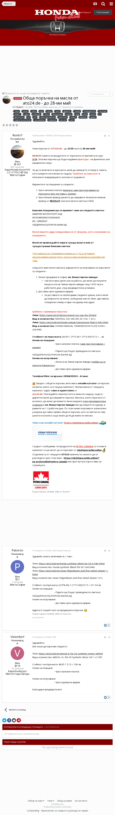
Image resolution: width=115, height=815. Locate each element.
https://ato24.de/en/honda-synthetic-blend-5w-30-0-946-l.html (72, 563)
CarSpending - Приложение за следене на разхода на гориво (57, 810)
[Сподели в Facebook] (9, 720)
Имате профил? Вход (79, 12)
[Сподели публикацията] (105, 135)
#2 (109, 550)
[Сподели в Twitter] (4, 720)
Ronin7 (19, 106)
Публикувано (45, 135)
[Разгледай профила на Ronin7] (7, 100)
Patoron (17, 550)
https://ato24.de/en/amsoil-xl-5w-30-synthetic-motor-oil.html (71, 653)
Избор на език (35, 800)
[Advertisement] (57, 69)
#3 (109, 637)
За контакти (81, 800)
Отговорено (44, 550)
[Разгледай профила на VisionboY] (17, 653)
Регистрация (103, 12)
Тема (50, 800)
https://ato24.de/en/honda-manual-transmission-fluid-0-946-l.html (74, 322)
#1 (109, 135)
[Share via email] (14, 720)
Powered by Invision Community (57, 807)
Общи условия (64, 800)
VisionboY (17, 637)
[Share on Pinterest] (19, 720)
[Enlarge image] (41, 479)
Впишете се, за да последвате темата (27, 93)
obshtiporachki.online (89, 449)
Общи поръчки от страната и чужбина (62, 106)
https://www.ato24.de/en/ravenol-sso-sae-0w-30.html (68, 315)
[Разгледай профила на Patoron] (17, 567)
